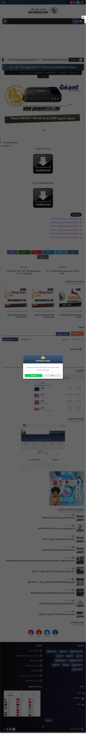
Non (52, 375)
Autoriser (33, 375)
